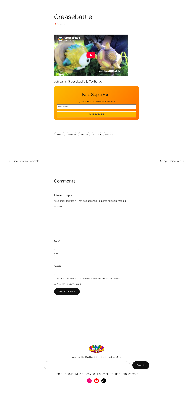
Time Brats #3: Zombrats (25, 161)
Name (57, 241)
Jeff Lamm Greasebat (68, 81)
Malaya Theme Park (170, 161)
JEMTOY (107, 134)
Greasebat (71, 134)
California (60, 134)
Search (141, 365)
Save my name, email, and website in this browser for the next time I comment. (88, 278)
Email (57, 253)
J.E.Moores (84, 134)
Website (57, 266)
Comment (59, 206)
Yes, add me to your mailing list (69, 284)
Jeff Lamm (96, 134)
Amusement (62, 24)
